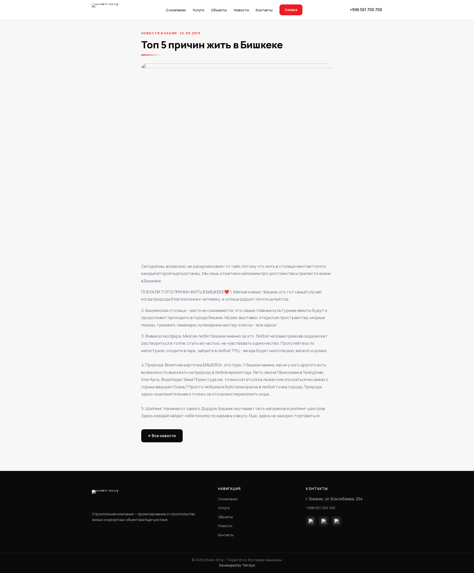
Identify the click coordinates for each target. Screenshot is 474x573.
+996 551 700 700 (366, 9)
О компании (176, 10)
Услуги (198, 10)
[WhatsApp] (336, 521)
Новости (241, 10)
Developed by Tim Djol (237, 565)
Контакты (264, 10)
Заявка (290, 9)
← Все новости (162, 435)
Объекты (219, 10)
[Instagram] (324, 521)
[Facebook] (311, 521)
